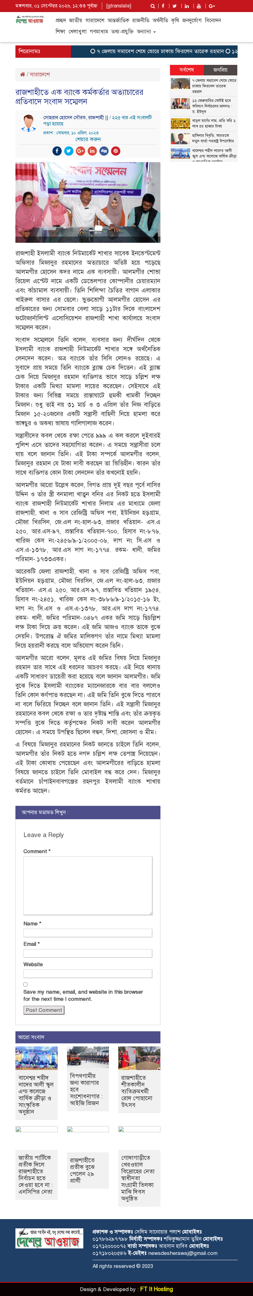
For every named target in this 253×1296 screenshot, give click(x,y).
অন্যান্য (145, 31)
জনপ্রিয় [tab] (221, 70)
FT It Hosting (156, 1289)
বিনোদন (213, 20)
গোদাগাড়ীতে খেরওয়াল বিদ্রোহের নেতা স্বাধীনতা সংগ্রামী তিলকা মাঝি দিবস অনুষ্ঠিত (138, 1178)
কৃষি (175, 20)
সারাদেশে (94, 20)
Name (32, 923)
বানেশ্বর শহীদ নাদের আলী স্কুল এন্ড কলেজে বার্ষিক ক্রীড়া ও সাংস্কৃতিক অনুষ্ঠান (36, 1094)
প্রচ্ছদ (61, 20)
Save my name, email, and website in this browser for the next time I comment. (83, 995)
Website (33, 964)
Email (31, 944)
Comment (37, 851)
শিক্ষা (60, 31)
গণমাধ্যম (99, 31)
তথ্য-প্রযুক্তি (122, 31)
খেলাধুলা (77, 31)
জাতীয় (75, 20)
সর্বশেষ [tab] (187, 70)
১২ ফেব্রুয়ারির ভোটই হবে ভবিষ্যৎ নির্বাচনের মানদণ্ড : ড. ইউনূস (212, 106)
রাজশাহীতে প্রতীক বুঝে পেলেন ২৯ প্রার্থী (82, 1170)
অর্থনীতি (160, 20)
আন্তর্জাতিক (118, 20)
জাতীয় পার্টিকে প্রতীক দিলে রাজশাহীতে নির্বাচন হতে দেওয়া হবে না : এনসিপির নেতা (36, 1174)
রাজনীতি (140, 20)
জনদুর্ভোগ (192, 20)
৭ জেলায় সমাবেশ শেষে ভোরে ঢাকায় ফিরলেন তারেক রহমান (150, 51)
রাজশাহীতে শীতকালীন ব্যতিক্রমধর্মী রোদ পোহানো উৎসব (136, 1091)
